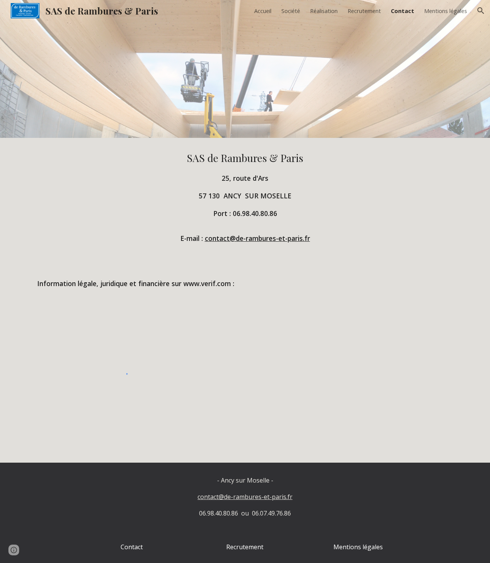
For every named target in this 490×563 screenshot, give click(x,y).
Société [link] (290, 11)
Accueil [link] (262, 11)
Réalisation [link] (324, 11)
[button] (481, 11)
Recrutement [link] (364, 11)
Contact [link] (402, 11)
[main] (245, 200)
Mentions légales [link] (445, 11)
